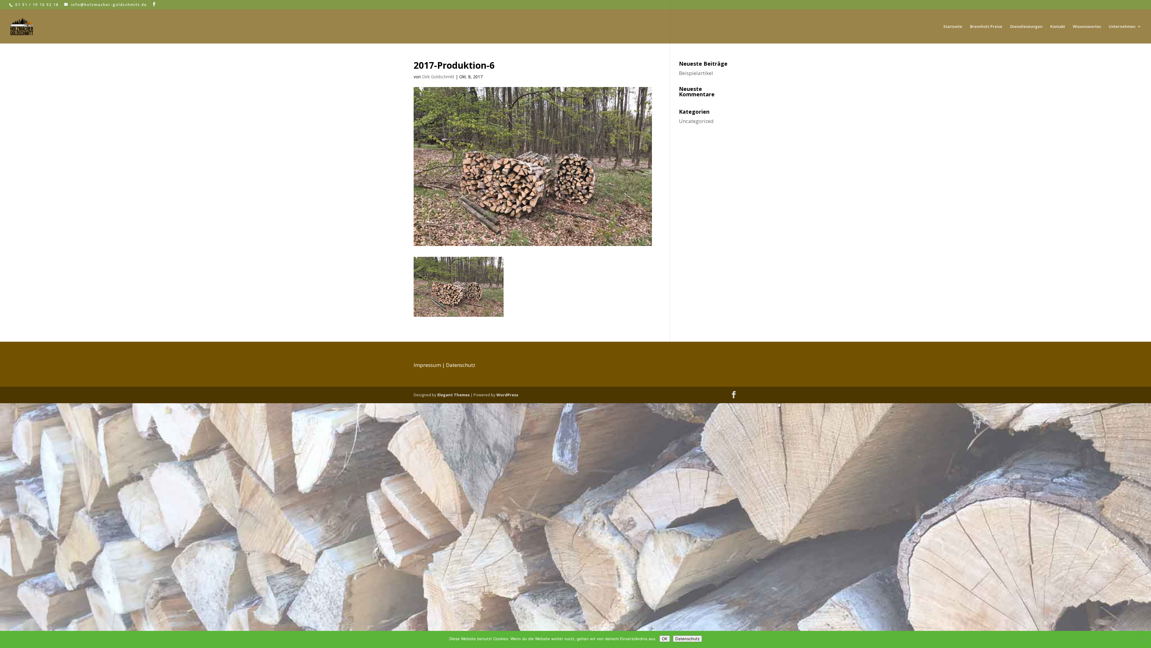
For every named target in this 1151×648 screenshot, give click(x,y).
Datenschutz (460, 365)
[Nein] (1144, 640)
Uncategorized (696, 121)
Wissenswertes (1087, 26)
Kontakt (1057, 26)
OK (665, 638)
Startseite (952, 26)
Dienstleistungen (1026, 26)
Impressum (427, 365)
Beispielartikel (696, 73)
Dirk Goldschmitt (438, 77)
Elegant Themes (453, 395)
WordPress (507, 395)
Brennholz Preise (986, 26)
